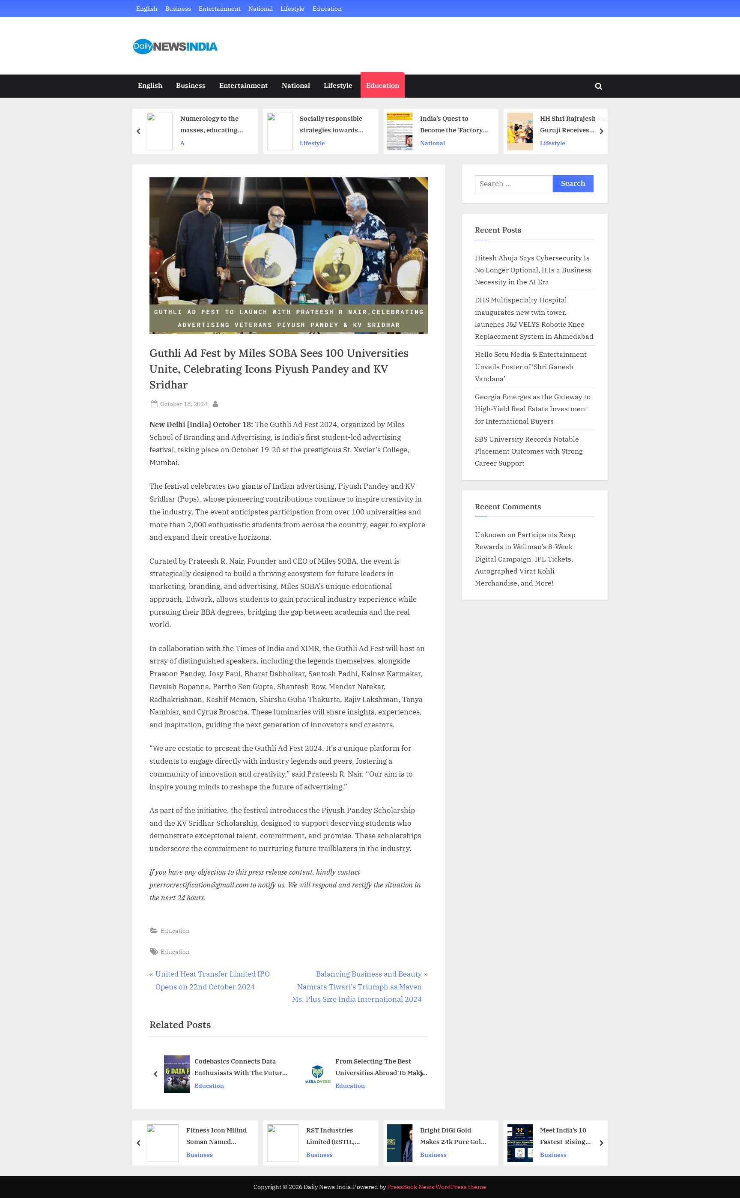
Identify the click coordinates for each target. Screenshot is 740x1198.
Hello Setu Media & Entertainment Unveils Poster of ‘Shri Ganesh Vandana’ (531, 366)
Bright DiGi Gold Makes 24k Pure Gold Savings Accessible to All (453, 1136)
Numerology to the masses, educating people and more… (209, 125)
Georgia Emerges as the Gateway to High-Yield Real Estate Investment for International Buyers (533, 408)
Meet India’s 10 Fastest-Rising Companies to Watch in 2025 (571, 1136)
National (260, 8)
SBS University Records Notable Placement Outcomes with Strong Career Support (529, 451)
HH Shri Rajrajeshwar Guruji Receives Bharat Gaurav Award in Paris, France (574, 125)
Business (178, 8)
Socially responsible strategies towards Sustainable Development (331, 125)
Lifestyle (292, 8)
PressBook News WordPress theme (436, 1187)
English (147, 8)
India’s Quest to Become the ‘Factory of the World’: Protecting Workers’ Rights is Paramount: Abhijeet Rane (453, 125)
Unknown (490, 534)
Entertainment (220, 8)
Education (327, 8)
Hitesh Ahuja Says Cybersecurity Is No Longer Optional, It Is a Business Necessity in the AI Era (533, 270)
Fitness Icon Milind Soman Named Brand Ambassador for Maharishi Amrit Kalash (217, 1136)
